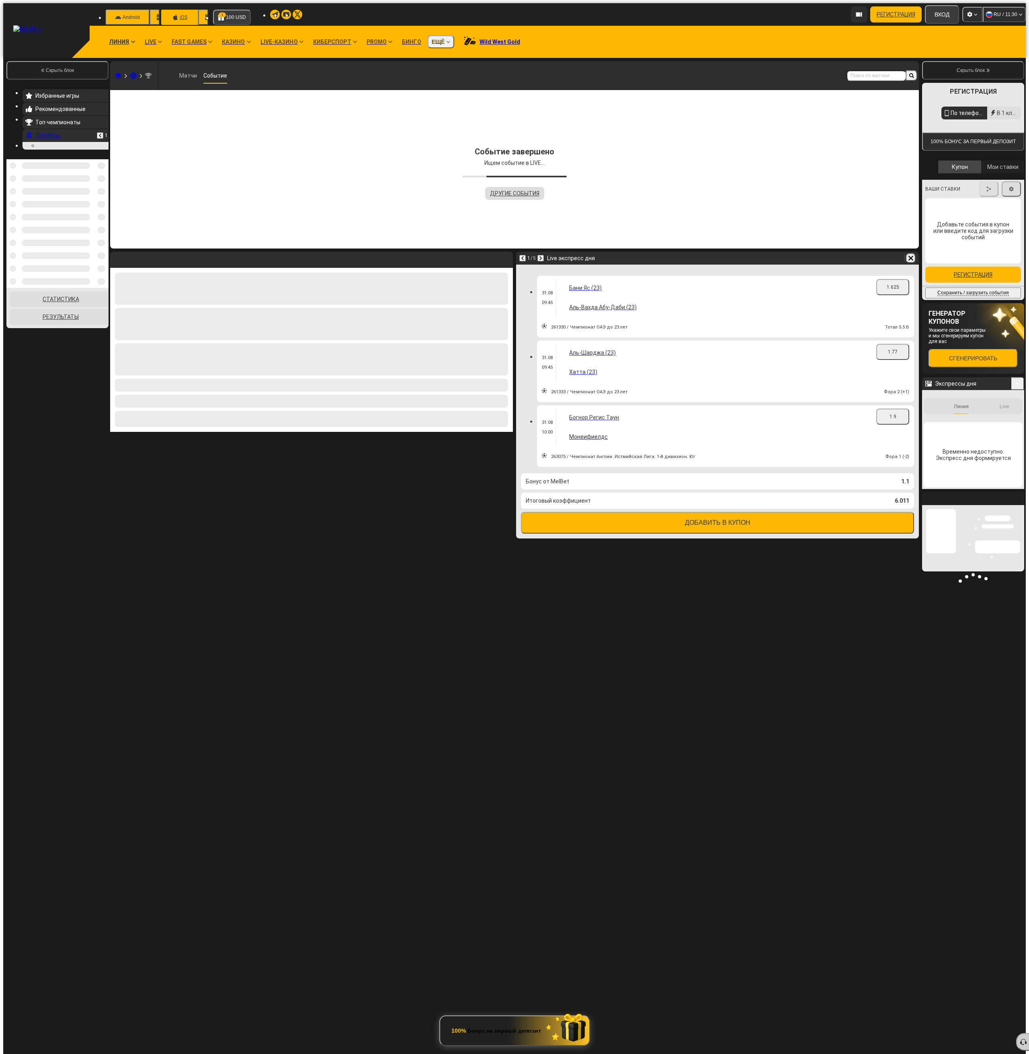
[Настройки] (972, 14)
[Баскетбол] (133, 76)
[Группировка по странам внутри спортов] (101, 200)
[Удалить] (911, 258)
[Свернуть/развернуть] (1017, 383)
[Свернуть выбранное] (91, 200)
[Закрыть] (1017, 505)
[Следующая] (540, 258)
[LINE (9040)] (118, 76)
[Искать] (911, 75)
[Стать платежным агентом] (859, 14)
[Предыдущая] (100, 135)
